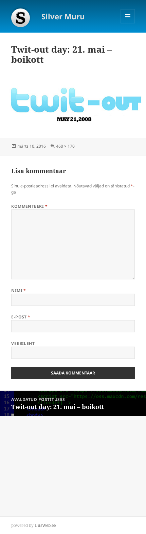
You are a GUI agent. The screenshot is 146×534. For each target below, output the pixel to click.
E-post (21, 317)
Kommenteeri (29, 206)
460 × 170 (65, 146)
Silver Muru (63, 16)
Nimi (18, 290)
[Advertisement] (51, 458)
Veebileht (23, 343)
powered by (33, 525)
